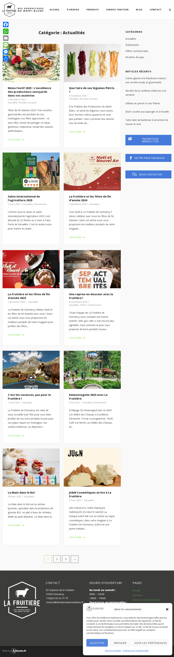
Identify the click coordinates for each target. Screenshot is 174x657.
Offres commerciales (90, 304)
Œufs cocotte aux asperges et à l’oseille (147, 111)
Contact (156, 9)
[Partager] (5, 58)
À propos (138, 595)
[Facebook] (5, 24)
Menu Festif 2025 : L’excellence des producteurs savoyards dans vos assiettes (29, 91)
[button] (167, 609)
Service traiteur (117, 9)
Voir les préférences (151, 643)
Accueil (55, 9)
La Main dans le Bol (21, 492)
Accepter (97, 643)
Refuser (120, 643)
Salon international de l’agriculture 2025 (24, 198)
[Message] (5, 45)
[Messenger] (5, 51)
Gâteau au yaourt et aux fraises (142, 103)
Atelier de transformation (146, 599)
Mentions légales (113, 650)
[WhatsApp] (5, 31)
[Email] (5, 38)
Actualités (13, 102)
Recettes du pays (28, 102)
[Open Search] (170, 10)
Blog (139, 9)
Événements (40, 204)
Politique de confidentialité (136, 650)
